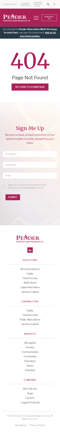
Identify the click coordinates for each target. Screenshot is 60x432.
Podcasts (30, 370)
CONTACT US (49, 18)
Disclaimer (21, 425)
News (30, 365)
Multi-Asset (30, 282)
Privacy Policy (37, 425)
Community (30, 356)
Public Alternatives (30, 319)
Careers (29, 397)
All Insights (30, 342)
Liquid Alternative (30, 287)
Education (30, 361)
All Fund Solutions (30, 269)
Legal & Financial (30, 402)
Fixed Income (30, 278)
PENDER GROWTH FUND (37, 4)
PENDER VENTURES (25, 4)
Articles (30, 347)
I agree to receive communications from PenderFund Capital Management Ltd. (27, 186)
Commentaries (30, 352)
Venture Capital (30, 291)
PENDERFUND (10, 4)
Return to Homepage (30, 87)
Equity (30, 273)
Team (30, 393)
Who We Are (30, 388)
